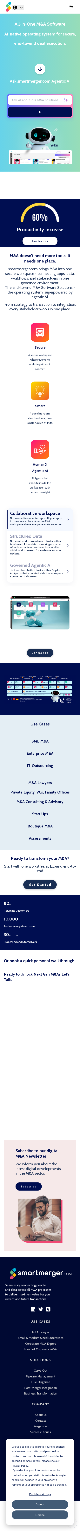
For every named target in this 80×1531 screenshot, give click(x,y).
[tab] (40, 519)
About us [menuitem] (41, 1415)
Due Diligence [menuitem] (40, 1382)
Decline (40, 1514)
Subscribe (29, 1186)
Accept (40, 1504)
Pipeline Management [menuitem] (40, 1376)
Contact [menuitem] (40, 1420)
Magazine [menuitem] (40, 1426)
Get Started (40, 885)
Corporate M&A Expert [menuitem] (40, 1343)
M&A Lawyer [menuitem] (40, 1332)
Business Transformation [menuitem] (40, 1393)
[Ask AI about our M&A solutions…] (40, 112)
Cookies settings (40, 1494)
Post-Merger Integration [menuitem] (40, 1388)
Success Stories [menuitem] (40, 1432)
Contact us (40, 241)
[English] (18, 7)
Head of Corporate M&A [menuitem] (40, 1349)
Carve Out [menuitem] (40, 1370)
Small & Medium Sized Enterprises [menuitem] (40, 1338)
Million (13, 936)
